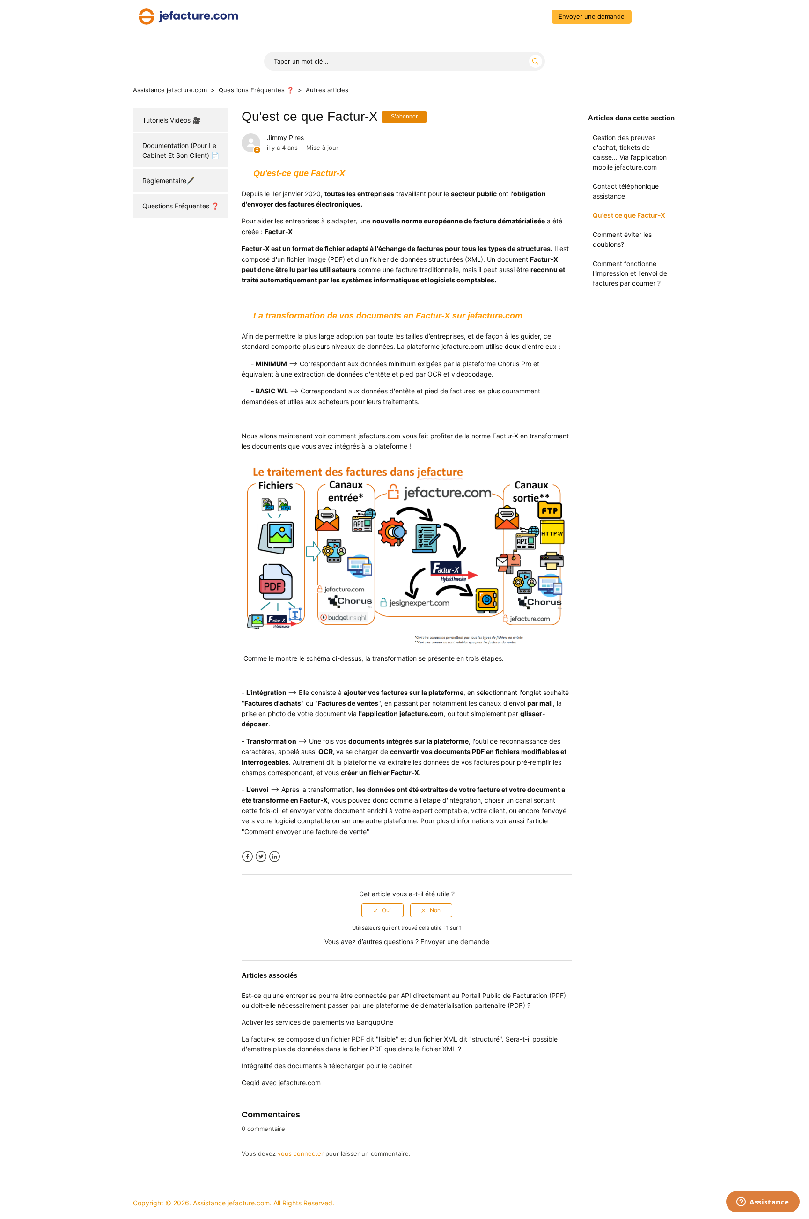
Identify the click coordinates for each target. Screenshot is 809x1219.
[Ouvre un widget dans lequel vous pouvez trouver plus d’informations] (763, 1202)
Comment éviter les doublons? (622, 239)
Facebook (247, 857)
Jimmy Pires (285, 137)
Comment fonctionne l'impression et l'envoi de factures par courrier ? (630, 273)
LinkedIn (274, 857)
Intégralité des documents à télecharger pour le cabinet (327, 1066)
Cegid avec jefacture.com (281, 1082)
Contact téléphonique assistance (626, 191)
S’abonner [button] (404, 116)
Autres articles (327, 90)
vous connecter (301, 1153)
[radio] (382, 910)
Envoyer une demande (592, 16)
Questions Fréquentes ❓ (256, 90)
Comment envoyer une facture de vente (305, 831)
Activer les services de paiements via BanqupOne (317, 1022)
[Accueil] (188, 16)
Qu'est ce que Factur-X (629, 215)
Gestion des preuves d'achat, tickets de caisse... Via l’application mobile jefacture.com (630, 152)
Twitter (261, 857)
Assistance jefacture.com (170, 90)
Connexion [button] (655, 16)
